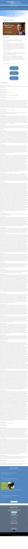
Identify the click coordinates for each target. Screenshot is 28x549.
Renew (12, 6)
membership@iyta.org (14, 517)
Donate (15, 6)
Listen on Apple (14, 69)
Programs (17, 5)
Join (10, 6)
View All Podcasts (14, 501)
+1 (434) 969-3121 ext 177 (14, 518)
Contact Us (13, 535)
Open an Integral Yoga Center (24, 535)
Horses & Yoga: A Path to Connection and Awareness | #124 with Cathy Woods (11, 489)
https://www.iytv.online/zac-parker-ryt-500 (15, 63)
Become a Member (17, 535)
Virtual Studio (10, 5)
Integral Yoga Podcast (8, 474)
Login (17, 6)
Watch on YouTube (14, 74)
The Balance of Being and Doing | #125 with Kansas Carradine (9, 478)
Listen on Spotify (14, 79)
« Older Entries (3, 499)
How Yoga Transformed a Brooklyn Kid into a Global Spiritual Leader (10, 495)
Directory (14, 5)
